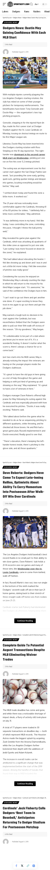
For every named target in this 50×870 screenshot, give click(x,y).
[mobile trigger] (5, 4)
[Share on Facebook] (16, 866)
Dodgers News (10, 22)
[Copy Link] (28, 866)
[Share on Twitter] (22, 866)
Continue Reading (25, 621)
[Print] (34, 866)
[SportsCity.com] (18, 4)
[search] (31, 4)
